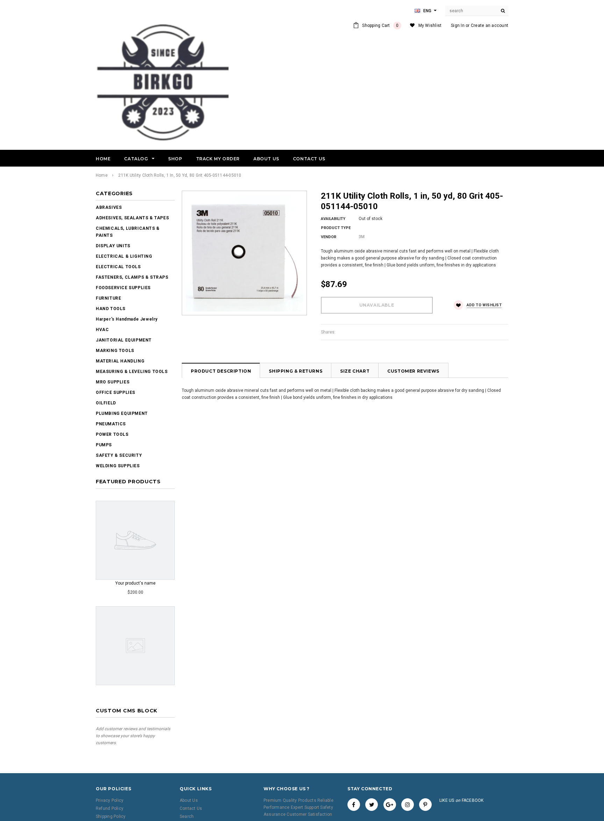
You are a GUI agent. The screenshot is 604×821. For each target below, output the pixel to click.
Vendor (328, 237)
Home (102, 175)
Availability (333, 219)
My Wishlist (430, 25)
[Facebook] (353, 804)
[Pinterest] (425, 804)
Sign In (458, 25)
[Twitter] (371, 804)
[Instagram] (407, 804)
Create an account (489, 25)
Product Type (336, 228)
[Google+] (389, 804)
